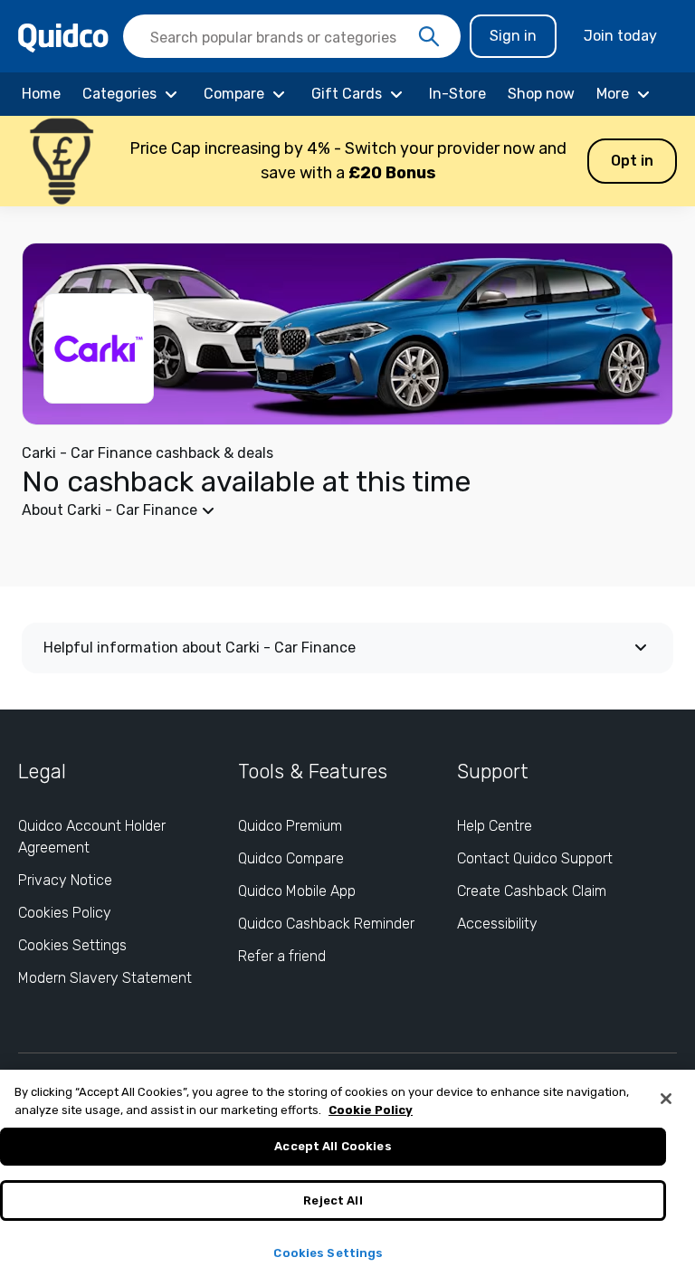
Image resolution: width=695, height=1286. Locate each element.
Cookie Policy (370, 1110)
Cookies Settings (72, 945)
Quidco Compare (291, 858)
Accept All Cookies (332, 1146)
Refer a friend (282, 956)
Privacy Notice (65, 880)
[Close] (666, 1099)
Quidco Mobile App (297, 891)
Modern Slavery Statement (105, 977)
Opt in (632, 160)
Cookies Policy (64, 912)
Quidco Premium (290, 825)
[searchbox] (292, 36)
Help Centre (494, 825)
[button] (347, 161)
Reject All (332, 1200)
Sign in (513, 35)
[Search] (429, 37)
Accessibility (497, 923)
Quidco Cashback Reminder (326, 923)
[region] (347, 1178)
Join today (620, 35)
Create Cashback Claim (531, 891)
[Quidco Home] (63, 36)
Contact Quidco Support (535, 858)
